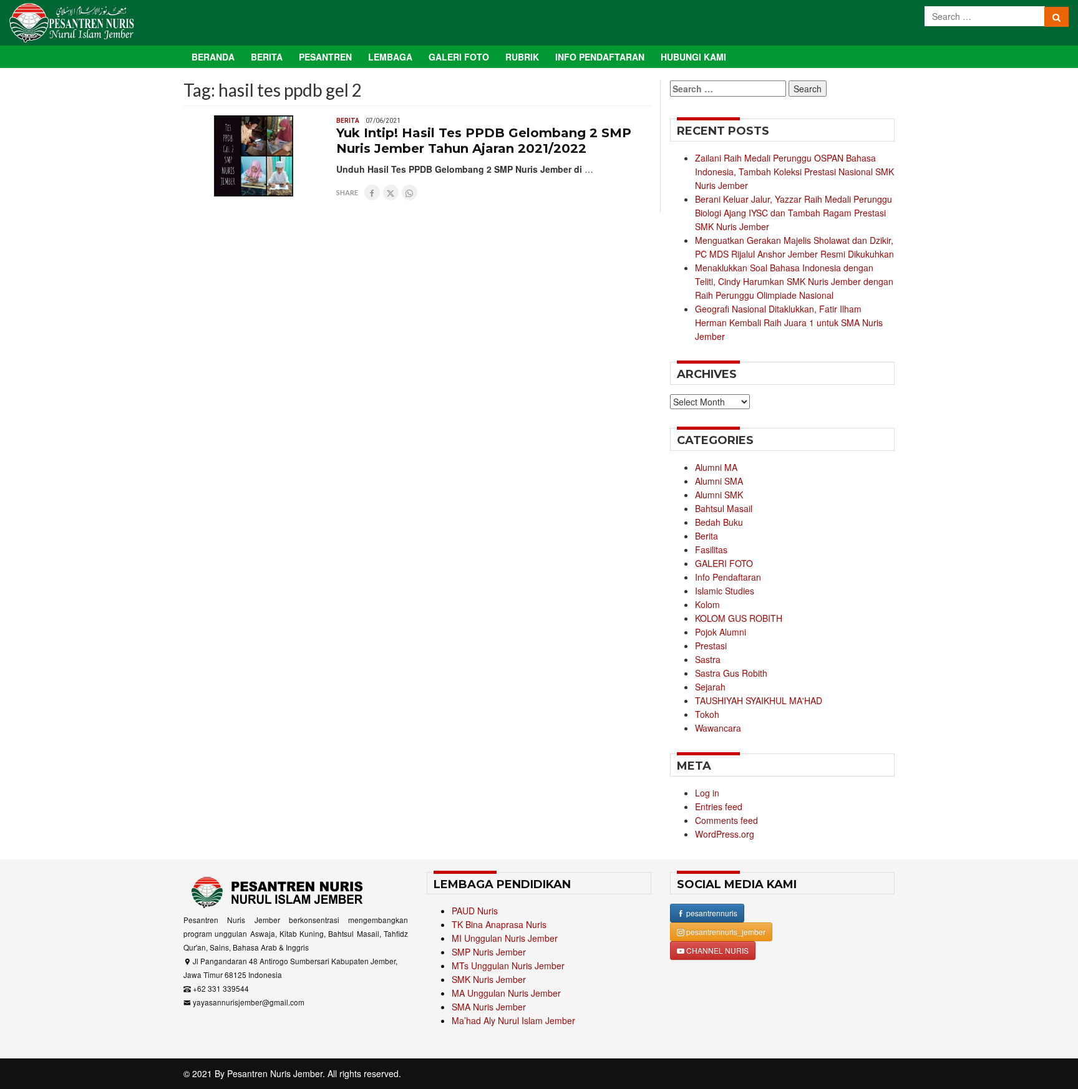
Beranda (213, 57)
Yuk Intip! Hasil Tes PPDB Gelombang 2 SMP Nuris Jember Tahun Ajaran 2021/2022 (483, 140)
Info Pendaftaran (599, 57)
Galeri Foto (459, 57)
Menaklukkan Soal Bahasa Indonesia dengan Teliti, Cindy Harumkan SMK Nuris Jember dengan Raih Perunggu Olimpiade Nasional (794, 281)
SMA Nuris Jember (489, 1006)
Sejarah (710, 686)
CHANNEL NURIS (716, 950)
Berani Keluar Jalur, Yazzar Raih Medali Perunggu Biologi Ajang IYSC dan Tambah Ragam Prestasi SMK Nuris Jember (793, 213)
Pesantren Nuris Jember (275, 1073)
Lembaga (390, 57)
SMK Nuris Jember (489, 979)
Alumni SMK (719, 494)
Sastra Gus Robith (731, 673)
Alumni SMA (719, 481)
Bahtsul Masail (723, 508)
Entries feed (718, 806)
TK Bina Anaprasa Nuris (499, 924)
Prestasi (711, 645)
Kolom (707, 604)
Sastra (708, 659)
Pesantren (325, 57)
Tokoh (707, 714)
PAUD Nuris (475, 910)
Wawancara (718, 728)
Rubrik (522, 57)
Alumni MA (716, 467)
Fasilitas (711, 549)
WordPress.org (724, 834)
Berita (267, 57)
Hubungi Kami (693, 57)
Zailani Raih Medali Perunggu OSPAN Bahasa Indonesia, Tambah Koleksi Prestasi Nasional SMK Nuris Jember (794, 171)
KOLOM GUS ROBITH (738, 618)
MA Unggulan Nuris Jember (506, 993)
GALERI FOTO (724, 563)
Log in (707, 792)
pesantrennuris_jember (724, 931)
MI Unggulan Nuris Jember (505, 938)
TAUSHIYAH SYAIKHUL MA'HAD (758, 700)
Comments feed (726, 820)
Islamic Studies (724, 590)
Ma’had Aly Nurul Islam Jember (513, 1020)
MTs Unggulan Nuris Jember (508, 965)
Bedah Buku (719, 522)
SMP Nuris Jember (489, 952)
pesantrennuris (710, 913)
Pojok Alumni (720, 632)
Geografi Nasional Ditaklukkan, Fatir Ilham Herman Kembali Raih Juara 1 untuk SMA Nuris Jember (789, 322)
